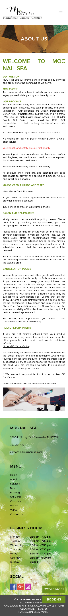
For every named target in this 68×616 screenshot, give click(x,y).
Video (13, 510)
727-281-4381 (54, 589)
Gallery (14, 505)
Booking (15, 492)
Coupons (15, 501)
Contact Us (16, 514)
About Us (15, 479)
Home (13, 474)
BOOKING (54, 599)
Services (15, 483)
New (12, 488)
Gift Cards (15, 496)
